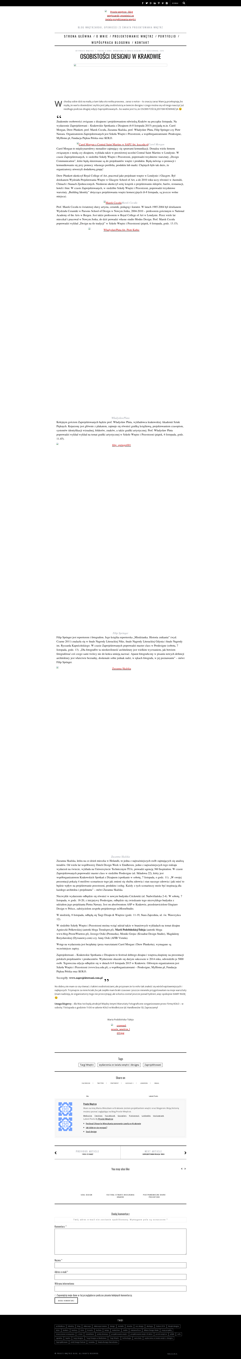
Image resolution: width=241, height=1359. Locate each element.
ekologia (150, 1326)
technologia (126, 1338)
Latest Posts (153, 1096)
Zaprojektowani (152, 1065)
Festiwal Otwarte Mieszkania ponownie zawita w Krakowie (113, 1124)
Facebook (86, 1083)
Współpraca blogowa (111, 42)
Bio (87, 1096)
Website (87, 1115)
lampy (107, 1330)
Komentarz (61, 1226)
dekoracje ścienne (100, 1326)
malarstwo (116, 1330)
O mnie (102, 36)
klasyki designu (173, 1326)
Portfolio (167, 36)
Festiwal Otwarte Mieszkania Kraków (121, 1196)
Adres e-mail (61, 1272)
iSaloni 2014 (160, 1326)
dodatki (121, 1326)
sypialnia (59, 1338)
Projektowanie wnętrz (133, 36)
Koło (82, 1330)
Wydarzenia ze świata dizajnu (127, 51)
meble (125, 1330)
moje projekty (167, 1330)
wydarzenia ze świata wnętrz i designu (119, 1065)
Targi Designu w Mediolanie (96, 1338)
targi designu (78, 1338)
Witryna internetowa (64, 1283)
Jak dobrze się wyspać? (96, 1128)
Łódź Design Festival (78, 1342)
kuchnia (98, 1330)
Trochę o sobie (104, 51)
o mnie (80, 1334)
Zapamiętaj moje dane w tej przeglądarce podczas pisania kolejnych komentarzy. (94, 1295)
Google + (130, 1083)
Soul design (91, 1132)
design (112, 1326)
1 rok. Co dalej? (87, 1152)
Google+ (122, 1115)
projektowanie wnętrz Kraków (142, 1334)
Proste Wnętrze (105, 1119)
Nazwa (58, 1260)
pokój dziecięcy (102, 1334)
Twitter (100, 1083)
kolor (58, 1330)
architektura (60, 1326)
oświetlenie (90, 1334)
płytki (172, 1334)
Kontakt (142, 42)
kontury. (74, 1330)
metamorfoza (136, 1330)
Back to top (172, 1353)
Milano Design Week (151, 1330)
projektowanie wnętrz (119, 1334)
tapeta (67, 1338)
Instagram (158, 1115)
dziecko (129, 1326)
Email (157, 1083)
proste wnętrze (161, 1334)
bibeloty (71, 1326)
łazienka (91, 1342)
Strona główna (78, 36)
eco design (139, 1326)
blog (78, 1326)
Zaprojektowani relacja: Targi (153, 1152)
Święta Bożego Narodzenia (107, 1342)
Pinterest (115, 1083)
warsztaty (137, 1338)
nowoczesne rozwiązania (65, 1334)
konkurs (66, 1330)
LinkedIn (144, 1083)
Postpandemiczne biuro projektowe (154, 1196)
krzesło (90, 1330)
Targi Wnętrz (87, 1065)
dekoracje (87, 1326)
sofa (178, 1334)
